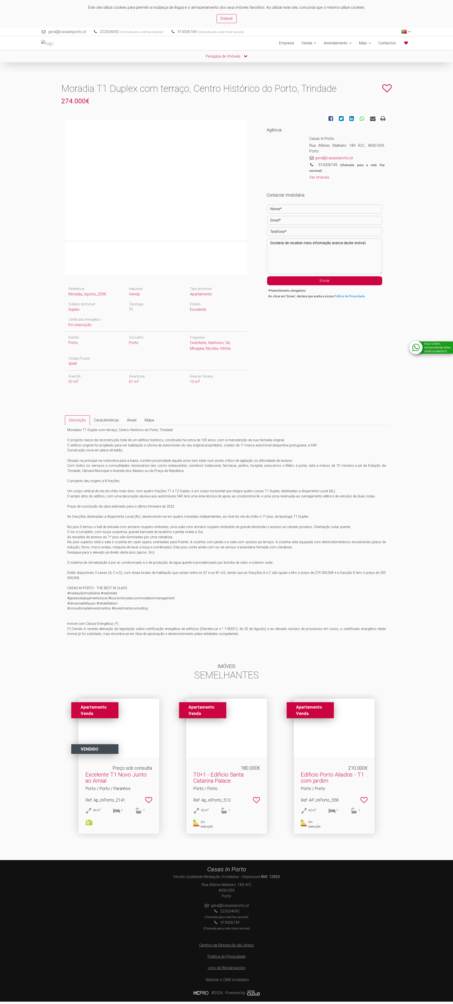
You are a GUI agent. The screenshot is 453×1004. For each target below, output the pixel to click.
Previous (58, 181)
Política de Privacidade (349, 296)
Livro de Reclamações (226, 968)
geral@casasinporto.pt (67, 31)
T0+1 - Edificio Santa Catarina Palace (218, 777)
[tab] (77, 420)
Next (253, 181)
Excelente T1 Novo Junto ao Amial (116, 777)
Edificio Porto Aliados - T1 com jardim (332, 777)
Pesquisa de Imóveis (223, 56)
